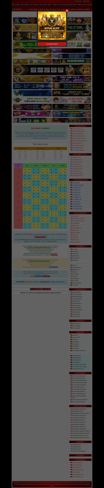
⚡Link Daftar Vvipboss (52, 44)
